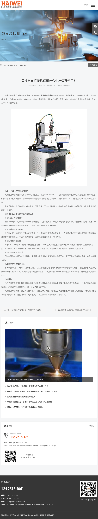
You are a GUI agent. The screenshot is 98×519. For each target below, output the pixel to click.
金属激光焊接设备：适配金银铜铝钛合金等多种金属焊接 (29, 402)
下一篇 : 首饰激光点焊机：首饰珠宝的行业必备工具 (74, 310)
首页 (3, 65)
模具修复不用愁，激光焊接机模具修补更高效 (25, 407)
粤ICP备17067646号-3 (31, 515)
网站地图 (50, 515)
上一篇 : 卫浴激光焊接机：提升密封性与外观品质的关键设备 (25, 310)
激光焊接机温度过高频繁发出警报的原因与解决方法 (27, 386)
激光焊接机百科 (21, 65)
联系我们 (93, 65)
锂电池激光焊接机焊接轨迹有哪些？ (21, 397)
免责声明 (43, 515)
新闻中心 (11, 65)
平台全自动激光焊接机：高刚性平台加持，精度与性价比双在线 (32, 391)
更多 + (91, 426)
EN (86, 5)
